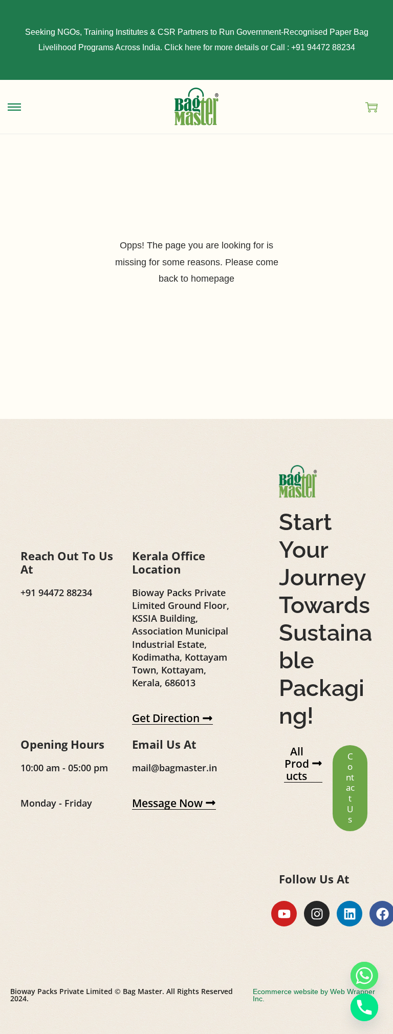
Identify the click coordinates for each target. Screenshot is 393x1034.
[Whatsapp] (364, 975)
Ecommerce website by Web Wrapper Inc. (314, 995)
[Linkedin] (349, 913)
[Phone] (364, 1007)
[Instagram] (317, 913)
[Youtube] (284, 913)
